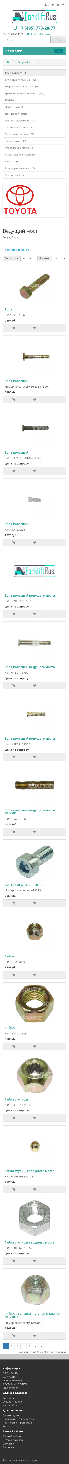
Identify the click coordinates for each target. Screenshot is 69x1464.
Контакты (8, 1398)
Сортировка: (12, 258)
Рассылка (8, 1447)
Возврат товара (12, 1401)
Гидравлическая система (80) (22, 86)
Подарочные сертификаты (18, 1419)
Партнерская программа (17, 1422)
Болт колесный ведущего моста (30, 596)
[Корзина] (57, 4)
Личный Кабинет (13, 1436)
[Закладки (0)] (53, 4)
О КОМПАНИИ (11, 1373)
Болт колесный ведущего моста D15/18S (30, 811)
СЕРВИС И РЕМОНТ (13, 1380)
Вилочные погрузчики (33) (20, 79)
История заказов (13, 1440)
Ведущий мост (26, 62)
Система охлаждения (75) (19, 120)
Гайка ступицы (16, 1099)
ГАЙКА (10, 1028)
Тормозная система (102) (19, 134)
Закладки (8, 1443)
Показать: (44, 258)
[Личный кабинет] (47, 4)
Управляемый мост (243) (19, 147)
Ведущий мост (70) (15, 73)
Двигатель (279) (14, 107)
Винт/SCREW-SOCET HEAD (24, 885)
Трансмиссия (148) (15, 141)
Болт (8, 309)
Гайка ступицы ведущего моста (29, 1171)
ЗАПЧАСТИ (9, 1376)
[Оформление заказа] (63, 4)
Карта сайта (10, 1405)
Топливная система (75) (18, 127)
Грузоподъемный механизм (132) (24, 93)
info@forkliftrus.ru (39, 34)
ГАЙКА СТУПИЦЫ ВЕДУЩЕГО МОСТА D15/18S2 (32, 1315)
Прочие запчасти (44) (17, 113)
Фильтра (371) (13, 161)
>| (42, 1346)
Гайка (9, 956)
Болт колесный (16, 381)
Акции (6, 1426)
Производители (12, 1415)
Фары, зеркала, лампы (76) (20, 154)
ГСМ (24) (9, 100)
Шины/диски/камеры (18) (20, 168)
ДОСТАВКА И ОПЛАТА (15, 1384)
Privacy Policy (10, 1387)
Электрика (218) (14, 175)
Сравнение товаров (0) (17, 249)
